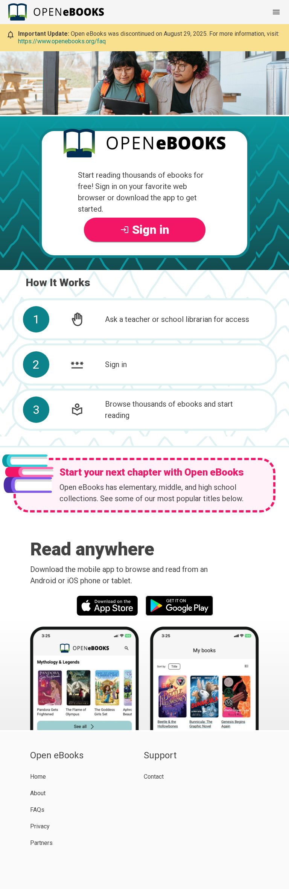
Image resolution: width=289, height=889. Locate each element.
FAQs (37, 809)
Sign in (150, 230)
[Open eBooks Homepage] (57, 11)
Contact (154, 776)
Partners (41, 842)
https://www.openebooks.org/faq (62, 41)
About (38, 793)
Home (38, 776)
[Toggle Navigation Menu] (276, 12)
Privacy (40, 826)
